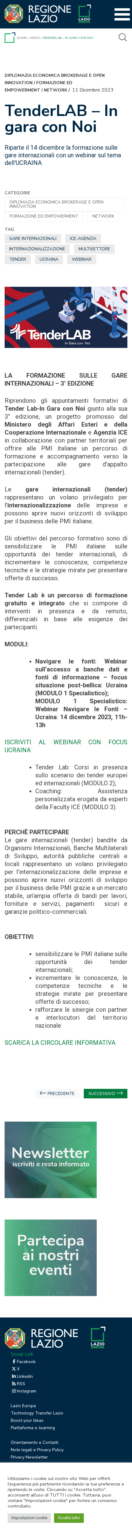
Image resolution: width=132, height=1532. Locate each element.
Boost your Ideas (27, 1420)
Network (55, 90)
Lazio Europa (23, 1406)
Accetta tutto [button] (69, 1518)
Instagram (26, 1391)
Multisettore (94, 249)
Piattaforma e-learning (33, 1428)
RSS (21, 1384)
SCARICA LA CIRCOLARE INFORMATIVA (60, 1042)
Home (22, 38)
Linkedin (25, 1376)
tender (17, 259)
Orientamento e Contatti (34, 1442)
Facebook (26, 1362)
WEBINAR (81, 259)
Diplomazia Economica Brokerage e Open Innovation (56, 204)
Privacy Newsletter (29, 1457)
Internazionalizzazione (37, 249)
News (35, 38)
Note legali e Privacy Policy (37, 1450)
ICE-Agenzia (83, 238)
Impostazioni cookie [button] (29, 1518)
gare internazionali (32, 238)
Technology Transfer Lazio (37, 1413)
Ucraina (49, 259)
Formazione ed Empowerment (44, 216)
